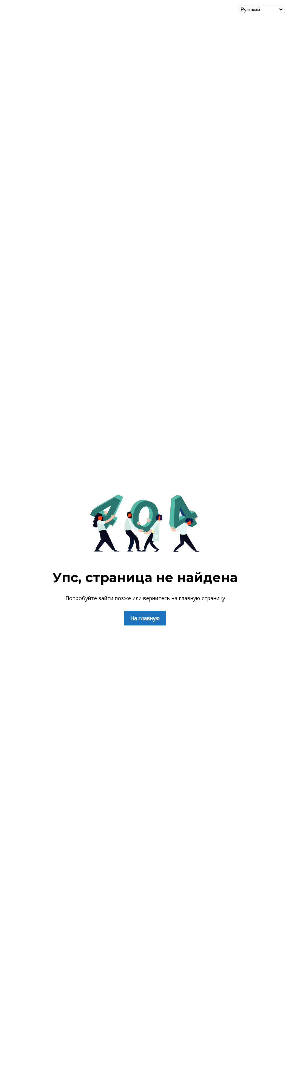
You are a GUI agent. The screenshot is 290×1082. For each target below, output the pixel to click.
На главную (145, 618)
